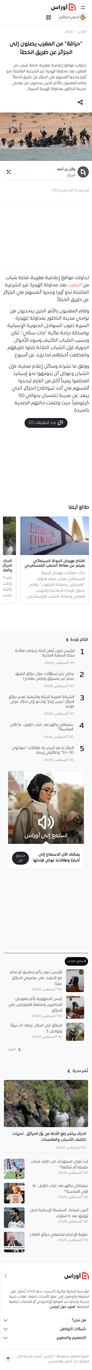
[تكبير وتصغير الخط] (9, 172)
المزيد (12, 1049)
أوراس (82, 32)
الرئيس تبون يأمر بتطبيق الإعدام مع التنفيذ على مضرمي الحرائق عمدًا (36, 978)
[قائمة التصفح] (48, 17)
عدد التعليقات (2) (43, 422)
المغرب (75, 285)
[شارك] (80, 102)
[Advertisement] (46, 235)
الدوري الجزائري (69, 17)
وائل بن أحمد (65, 169)
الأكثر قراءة (79, 639)
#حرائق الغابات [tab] (76, 961)
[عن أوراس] (46, 1275)
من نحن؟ (79, 1320)
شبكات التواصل (73, 1329)
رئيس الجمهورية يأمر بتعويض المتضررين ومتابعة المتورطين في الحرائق (35, 1004)
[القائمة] (83, 7)
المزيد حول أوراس (62, 1307)
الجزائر (69, 32)
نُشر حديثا (80, 1071)
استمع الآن (20, 858)
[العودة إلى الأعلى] (8, 1359)
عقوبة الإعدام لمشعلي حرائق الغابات (58, 1234)
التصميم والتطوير (71, 1338)
